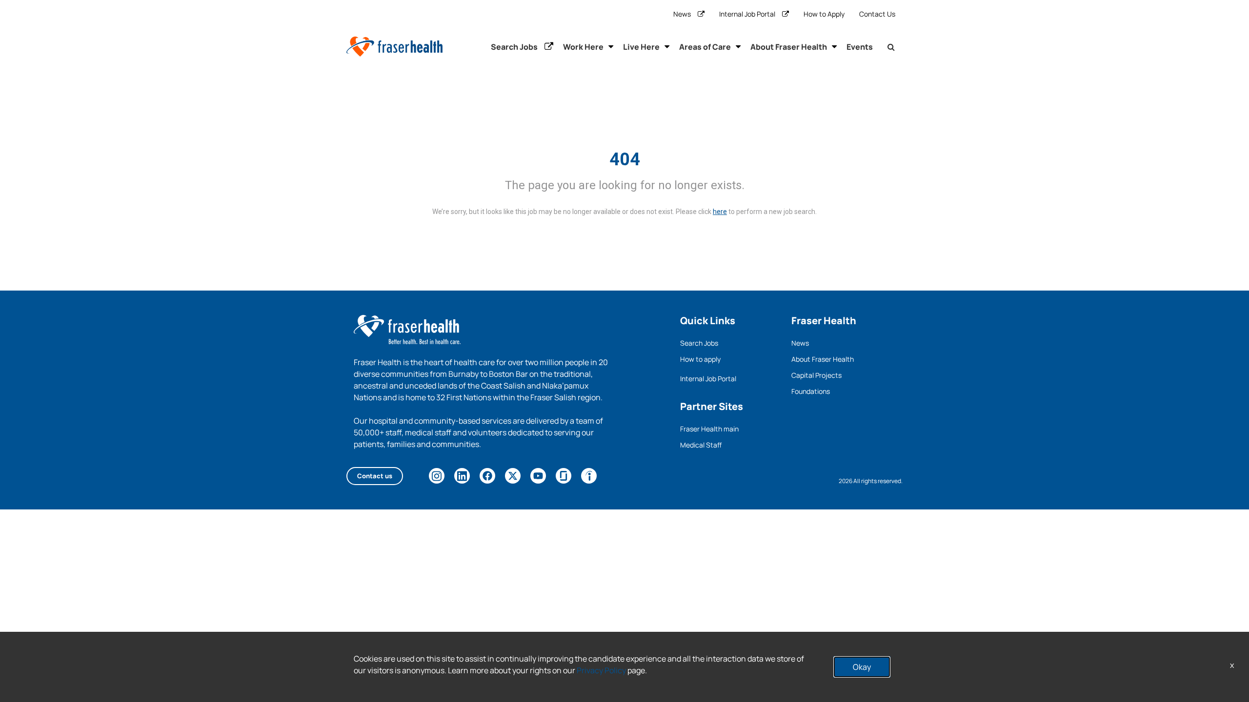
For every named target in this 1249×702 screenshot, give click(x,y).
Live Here (641, 46)
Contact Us (877, 14)
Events (859, 46)
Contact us (374, 475)
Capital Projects (816, 375)
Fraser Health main (709, 428)
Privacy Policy (601, 670)
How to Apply (824, 14)
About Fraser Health (788, 46)
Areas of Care (705, 46)
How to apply (700, 359)
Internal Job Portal (747, 14)
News (682, 14)
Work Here (583, 46)
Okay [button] (862, 667)
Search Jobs (514, 46)
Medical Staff (701, 444)
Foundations (810, 391)
